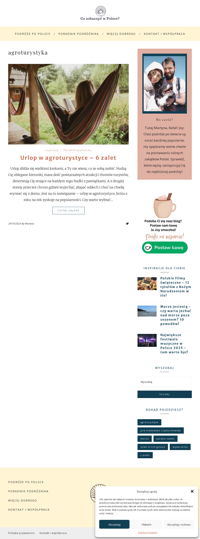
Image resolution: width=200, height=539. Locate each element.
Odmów (147, 524)
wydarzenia (180, 446)
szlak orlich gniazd (152, 446)
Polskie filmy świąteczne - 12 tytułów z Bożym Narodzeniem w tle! (176, 286)
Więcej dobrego (121, 34)
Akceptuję (114, 524)
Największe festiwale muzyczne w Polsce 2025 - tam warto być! (174, 343)
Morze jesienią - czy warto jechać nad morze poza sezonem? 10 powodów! (175, 315)
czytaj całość (68, 210)
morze (144, 438)
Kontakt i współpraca (164, 34)
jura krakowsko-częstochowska (160, 430)
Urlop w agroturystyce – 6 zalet (68, 157)
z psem (145, 455)
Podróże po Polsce (32, 34)
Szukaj (164, 394)
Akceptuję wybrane (179, 524)
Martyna (29, 223)
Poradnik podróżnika (78, 34)
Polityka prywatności (147, 532)
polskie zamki (165, 438)
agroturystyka (149, 422)
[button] (192, 491)
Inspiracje (51, 150)
